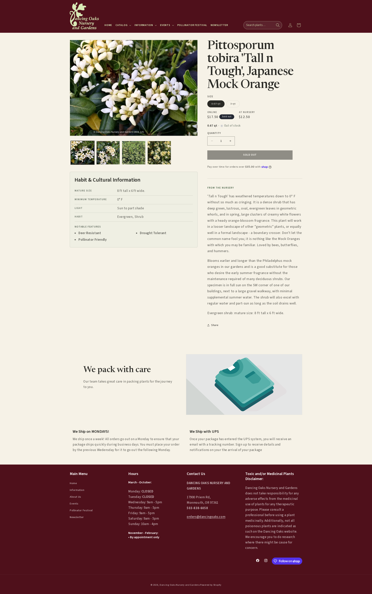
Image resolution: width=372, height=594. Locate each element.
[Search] (278, 25)
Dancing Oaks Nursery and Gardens (180, 585)
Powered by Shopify (210, 585)
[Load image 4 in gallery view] (159, 153)
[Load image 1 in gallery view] (82, 153)
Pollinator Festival (81, 511)
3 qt (235, 104)
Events (74, 504)
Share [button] (215, 325)
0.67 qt (218, 104)
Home (73, 483)
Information (77, 490)
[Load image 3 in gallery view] (134, 153)
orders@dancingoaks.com (206, 517)
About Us (75, 497)
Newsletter (77, 517)
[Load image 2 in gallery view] (108, 153)
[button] (123, 25)
